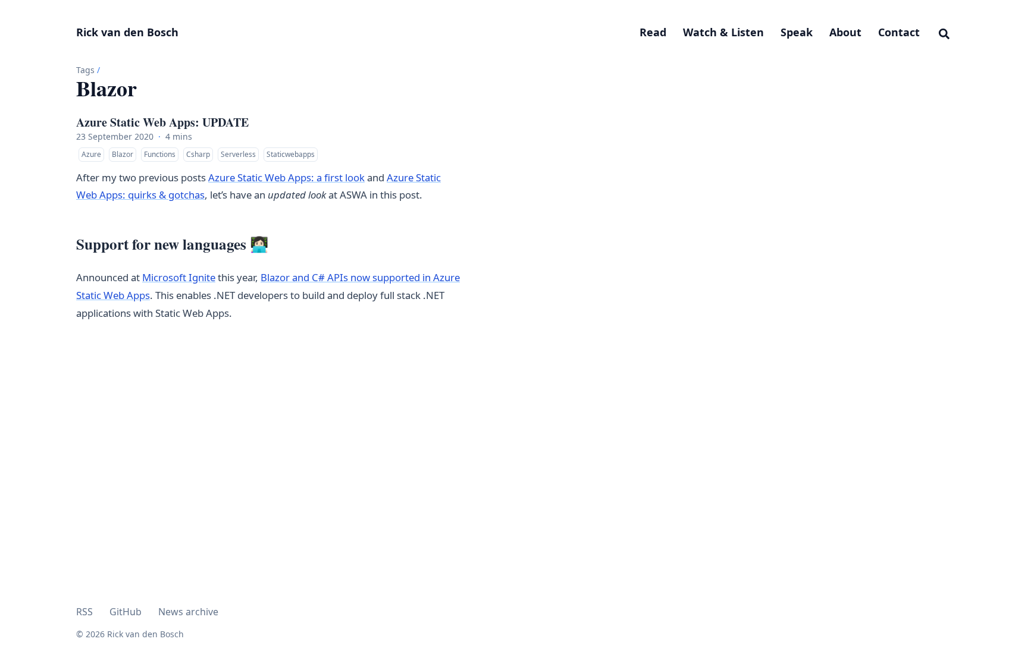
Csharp (198, 154)
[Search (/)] (944, 32)
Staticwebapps (291, 154)
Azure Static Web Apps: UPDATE (162, 122)
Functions (159, 154)
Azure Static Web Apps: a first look (286, 177)
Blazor (122, 154)
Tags (85, 69)
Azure (91, 154)
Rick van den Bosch (127, 32)
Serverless (238, 154)
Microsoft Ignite (178, 277)
